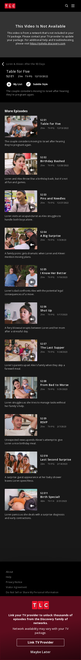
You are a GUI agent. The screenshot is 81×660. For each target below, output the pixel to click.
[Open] (73, 6)
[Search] (65, 6)
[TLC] (10, 5)
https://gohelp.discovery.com (47, 43)
